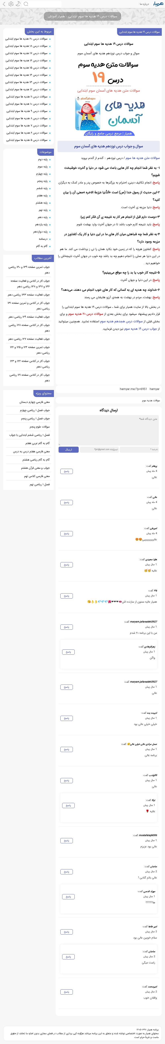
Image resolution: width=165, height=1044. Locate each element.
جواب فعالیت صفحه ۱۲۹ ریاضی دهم (29, 317)
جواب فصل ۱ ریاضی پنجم (35, 418)
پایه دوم (42, 159)
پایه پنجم (42, 181)
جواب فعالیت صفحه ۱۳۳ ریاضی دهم (29, 295)
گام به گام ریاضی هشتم (36, 460)
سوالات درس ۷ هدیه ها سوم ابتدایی (26, 125)
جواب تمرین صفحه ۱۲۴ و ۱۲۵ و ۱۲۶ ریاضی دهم (30, 350)
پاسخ (66, 471)
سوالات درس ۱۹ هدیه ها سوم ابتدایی (139, 32)
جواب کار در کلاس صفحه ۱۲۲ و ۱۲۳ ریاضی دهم (30, 364)
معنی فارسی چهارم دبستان (35, 402)
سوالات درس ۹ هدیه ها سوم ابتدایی (26, 111)
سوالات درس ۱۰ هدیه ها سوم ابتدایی (26, 104)
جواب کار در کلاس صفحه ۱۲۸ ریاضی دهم (29, 328)
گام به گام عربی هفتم (38, 443)
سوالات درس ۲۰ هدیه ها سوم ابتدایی (26, 39)
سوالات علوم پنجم (40, 427)
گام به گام (41, 246)
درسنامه (43, 239)
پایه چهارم (41, 174)
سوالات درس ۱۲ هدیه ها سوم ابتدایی (26, 89)
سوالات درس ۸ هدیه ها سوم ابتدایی (26, 118)
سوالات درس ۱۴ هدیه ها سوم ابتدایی (26, 75)
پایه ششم (42, 188)
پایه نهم (43, 210)
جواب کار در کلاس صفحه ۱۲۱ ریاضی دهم (29, 378)
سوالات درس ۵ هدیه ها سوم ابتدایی (26, 140)
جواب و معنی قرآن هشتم (35, 468)
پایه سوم (42, 166)
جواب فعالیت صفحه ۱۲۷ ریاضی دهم (29, 339)
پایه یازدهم (41, 224)
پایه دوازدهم (40, 231)
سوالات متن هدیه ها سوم (143, 158)
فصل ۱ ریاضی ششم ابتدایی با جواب (29, 435)
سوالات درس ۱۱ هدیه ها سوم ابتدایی (26, 96)
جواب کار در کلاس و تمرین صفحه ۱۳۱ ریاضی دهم (29, 306)
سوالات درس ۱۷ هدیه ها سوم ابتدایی (26, 53)
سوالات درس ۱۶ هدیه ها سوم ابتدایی (26, 60)
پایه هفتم (42, 195)
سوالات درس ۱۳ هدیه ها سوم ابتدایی (26, 82)
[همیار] (158, 4)
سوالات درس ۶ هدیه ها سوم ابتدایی (26, 133)
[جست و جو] (41, 4)
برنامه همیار (152, 1030)
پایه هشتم (41, 203)
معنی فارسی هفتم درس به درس (31, 451)
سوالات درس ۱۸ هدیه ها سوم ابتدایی (26, 46)
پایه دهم (42, 217)
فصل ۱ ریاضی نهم (40, 484)
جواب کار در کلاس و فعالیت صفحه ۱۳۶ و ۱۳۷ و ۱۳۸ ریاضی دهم (30, 284)
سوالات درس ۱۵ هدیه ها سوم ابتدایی (26, 68)
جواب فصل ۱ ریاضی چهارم (35, 410)
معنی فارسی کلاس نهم (37, 476)
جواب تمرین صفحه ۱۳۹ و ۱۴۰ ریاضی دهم (29, 270)
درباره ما (144, 4)
